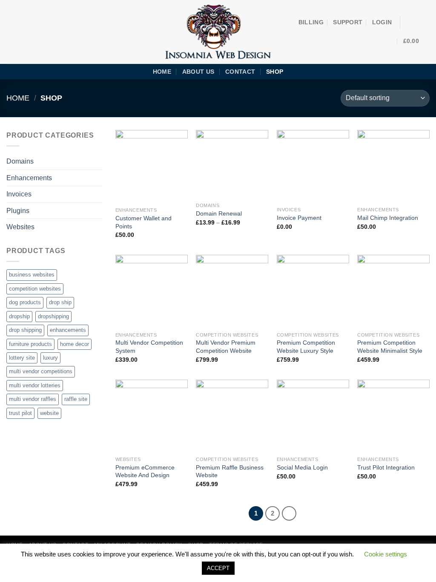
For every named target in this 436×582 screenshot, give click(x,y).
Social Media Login (302, 467)
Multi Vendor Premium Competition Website (225, 346)
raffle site (75, 399)
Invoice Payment (299, 217)
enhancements (68, 330)
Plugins (17, 210)
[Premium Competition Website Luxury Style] (313, 291)
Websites (20, 226)
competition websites (35, 288)
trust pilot (20, 413)
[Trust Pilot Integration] (393, 416)
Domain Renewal (219, 213)
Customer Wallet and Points (143, 222)
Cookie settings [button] (385, 554)
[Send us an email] (419, 22)
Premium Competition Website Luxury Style (306, 346)
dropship (19, 316)
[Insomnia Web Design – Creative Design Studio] (218, 32)
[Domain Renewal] (232, 164)
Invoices (19, 194)
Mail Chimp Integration (387, 217)
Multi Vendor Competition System (149, 346)
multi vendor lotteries (34, 385)
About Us (198, 71)
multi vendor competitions (40, 371)
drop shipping (25, 330)
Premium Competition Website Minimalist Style (389, 346)
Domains (20, 161)
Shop (274, 71)
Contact (240, 71)
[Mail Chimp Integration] (393, 166)
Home (162, 71)
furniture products (30, 344)
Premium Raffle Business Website (230, 471)
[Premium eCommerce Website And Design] (151, 416)
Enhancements (29, 178)
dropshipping (53, 316)
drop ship (60, 302)
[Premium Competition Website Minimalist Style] (393, 291)
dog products (25, 302)
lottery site (22, 357)
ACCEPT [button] (218, 568)
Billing (311, 22)
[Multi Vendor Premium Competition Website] (232, 291)
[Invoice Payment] (313, 166)
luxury (50, 357)
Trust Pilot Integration (386, 467)
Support (347, 22)
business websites (31, 274)
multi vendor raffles (32, 399)
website (49, 413)
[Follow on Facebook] (408, 22)
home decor (74, 344)
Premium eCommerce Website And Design (145, 471)
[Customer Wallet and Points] (151, 166)
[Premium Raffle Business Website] (232, 416)
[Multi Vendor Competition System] (151, 291)
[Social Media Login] (313, 416)
